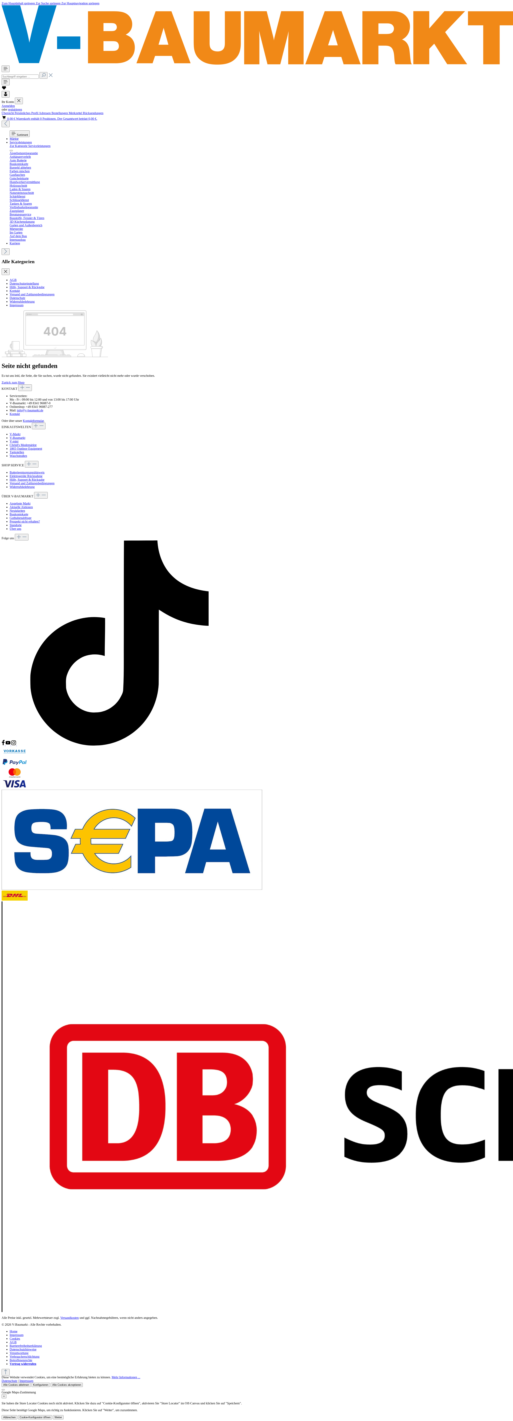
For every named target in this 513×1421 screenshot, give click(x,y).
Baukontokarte (19, 514)
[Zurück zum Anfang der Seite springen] (6, 1372)
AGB (13, 280)
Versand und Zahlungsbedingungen (32, 294)
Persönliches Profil (27, 113)
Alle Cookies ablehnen (16, 1384)
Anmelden (8, 106)
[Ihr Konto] (6, 94)
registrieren (15, 109)
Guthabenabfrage (20, 518)
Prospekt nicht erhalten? (25, 521)
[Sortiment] (6, 69)
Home (13, 1331)
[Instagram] (14, 744)
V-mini (14, 441)
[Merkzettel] (4, 89)
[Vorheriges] (6, 124)
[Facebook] (4, 744)
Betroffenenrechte (21, 1360)
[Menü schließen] (19, 101)
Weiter (58, 1417)
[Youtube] (8, 744)
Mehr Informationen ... (126, 1377)
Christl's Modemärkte (23, 445)
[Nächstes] (6, 251)
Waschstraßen (18, 456)
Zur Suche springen (48, 3)
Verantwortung (19, 1353)
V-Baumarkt (17, 437)
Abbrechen (9, 1417)
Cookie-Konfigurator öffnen (35, 1417)
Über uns (15, 528)
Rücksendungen (93, 113)
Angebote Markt (20, 503)
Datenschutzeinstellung (24, 283)
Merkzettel (76, 113)
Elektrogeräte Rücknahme (26, 476)
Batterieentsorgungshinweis (27, 472)
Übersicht (8, 113)
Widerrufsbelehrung (22, 301)
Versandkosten (69, 1317)
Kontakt (15, 290)
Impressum (16, 305)
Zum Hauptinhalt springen (19, 3)
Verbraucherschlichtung (24, 1356)
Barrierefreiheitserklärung (26, 1345)
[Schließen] (3, 1389)
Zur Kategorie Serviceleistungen (30, 146)
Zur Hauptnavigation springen (80, 3)
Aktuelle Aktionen (21, 507)
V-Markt (15, 434)
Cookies (15, 1338)
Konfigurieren (40, 1384)
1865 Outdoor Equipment (26, 448)
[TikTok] (119, 744)
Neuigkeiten (17, 510)
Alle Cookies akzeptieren (66, 1384)
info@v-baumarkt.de (30, 410)
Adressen (45, 113)
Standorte (16, 525)
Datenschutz (17, 298)
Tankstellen (17, 452)
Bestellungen (60, 113)
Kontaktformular (33, 420)
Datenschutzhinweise (23, 1349)
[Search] (43, 75)
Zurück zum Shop (13, 382)
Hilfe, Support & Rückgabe (27, 287)
